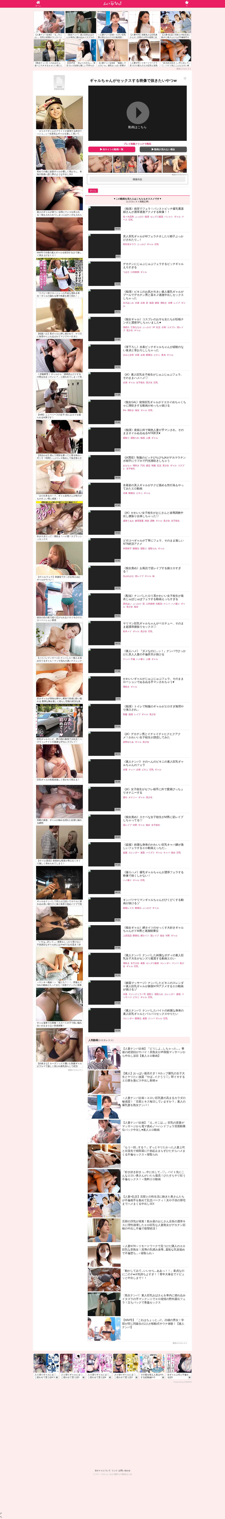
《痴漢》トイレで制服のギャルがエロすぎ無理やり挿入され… (153, 708)
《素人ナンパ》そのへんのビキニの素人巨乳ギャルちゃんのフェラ (153, 763)
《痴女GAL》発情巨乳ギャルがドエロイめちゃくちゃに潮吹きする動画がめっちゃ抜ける (154, 403)
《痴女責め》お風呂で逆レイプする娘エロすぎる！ (152, 569)
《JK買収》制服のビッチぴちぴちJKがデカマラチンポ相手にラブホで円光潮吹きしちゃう (154, 459)
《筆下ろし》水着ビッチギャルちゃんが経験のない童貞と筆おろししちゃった (153, 348)
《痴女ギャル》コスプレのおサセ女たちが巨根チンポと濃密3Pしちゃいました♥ (153, 321)
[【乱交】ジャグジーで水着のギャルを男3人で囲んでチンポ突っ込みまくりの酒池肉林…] (125, 164)
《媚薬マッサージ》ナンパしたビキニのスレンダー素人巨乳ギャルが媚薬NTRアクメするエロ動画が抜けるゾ (153, 986)
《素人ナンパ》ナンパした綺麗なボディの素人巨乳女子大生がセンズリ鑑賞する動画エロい (153, 957)
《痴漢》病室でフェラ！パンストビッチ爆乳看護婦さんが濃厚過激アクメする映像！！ (153, 210)
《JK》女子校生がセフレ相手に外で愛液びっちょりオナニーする (153, 791)
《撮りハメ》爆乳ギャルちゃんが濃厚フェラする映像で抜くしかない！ (153, 874)
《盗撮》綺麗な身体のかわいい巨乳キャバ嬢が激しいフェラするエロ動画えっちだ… (153, 846)
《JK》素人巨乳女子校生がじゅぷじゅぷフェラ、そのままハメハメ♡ (153, 376)
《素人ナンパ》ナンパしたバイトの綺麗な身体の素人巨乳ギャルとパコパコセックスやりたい (153, 1012)
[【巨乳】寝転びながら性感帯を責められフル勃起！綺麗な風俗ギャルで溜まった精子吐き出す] (100, 164)
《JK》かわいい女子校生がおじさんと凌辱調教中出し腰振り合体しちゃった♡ (153, 514)
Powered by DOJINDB (183, 1382)
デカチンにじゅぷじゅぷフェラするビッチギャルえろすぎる (153, 265)
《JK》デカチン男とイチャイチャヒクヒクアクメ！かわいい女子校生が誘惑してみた (152, 735)
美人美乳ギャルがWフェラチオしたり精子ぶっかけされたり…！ (153, 238)
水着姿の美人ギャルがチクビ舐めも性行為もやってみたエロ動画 (153, 486)
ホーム (38, 5)
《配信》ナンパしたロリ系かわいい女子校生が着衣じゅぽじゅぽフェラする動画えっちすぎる (153, 597)
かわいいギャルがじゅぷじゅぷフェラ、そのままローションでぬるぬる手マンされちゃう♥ (153, 680)
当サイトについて (103, 1470)
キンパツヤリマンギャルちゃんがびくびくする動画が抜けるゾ (153, 901)
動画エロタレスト (184, 68)
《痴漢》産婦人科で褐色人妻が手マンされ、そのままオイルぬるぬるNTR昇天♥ (153, 431)
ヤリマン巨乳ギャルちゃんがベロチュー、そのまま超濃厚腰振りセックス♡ (153, 625)
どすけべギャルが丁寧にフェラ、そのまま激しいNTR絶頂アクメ (153, 542)
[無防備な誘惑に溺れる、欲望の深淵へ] (175, 164)
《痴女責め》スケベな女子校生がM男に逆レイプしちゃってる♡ (153, 818)
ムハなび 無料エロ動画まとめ (119, 1474)
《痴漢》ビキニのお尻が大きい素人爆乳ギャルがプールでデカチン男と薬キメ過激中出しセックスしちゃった (153, 295)
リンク (115, 1470)
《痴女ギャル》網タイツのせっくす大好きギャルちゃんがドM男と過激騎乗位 (153, 929)
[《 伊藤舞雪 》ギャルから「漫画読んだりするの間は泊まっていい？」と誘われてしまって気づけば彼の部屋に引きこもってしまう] (150, 164)
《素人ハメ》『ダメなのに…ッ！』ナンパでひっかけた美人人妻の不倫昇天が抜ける (154, 652)
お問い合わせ (124, 1470)
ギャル (93, 190)
